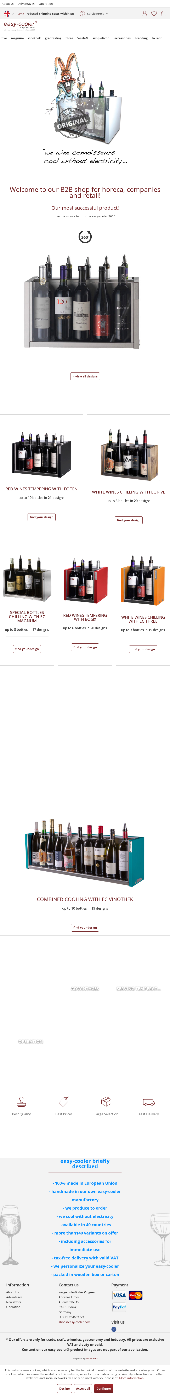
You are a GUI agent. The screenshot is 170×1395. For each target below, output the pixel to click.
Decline (64, 1388)
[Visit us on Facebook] (114, 1331)
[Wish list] (152, 12)
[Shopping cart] (162, 12)
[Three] (143, 604)
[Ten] (41, 476)
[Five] (128, 476)
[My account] (143, 12)
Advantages (26, 4)
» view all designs (85, 376)
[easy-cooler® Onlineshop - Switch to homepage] (20, 28)
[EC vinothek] (85, 874)
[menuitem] (143, 12)
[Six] (85, 604)
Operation (46, 4)
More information (131, 1378)
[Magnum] (27, 604)
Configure (104, 1388)
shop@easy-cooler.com (75, 1322)
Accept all (83, 1388)
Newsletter (13, 1302)
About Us (8, 4)
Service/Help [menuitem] (95, 14)
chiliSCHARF (91, 1358)
